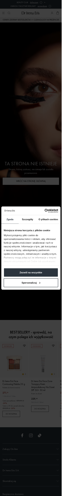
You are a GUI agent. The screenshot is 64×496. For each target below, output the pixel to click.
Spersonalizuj (29, 282)
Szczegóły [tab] (27, 219)
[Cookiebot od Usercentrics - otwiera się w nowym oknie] (44, 211)
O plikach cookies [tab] (48, 219)
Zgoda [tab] (10, 219)
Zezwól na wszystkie (31, 272)
